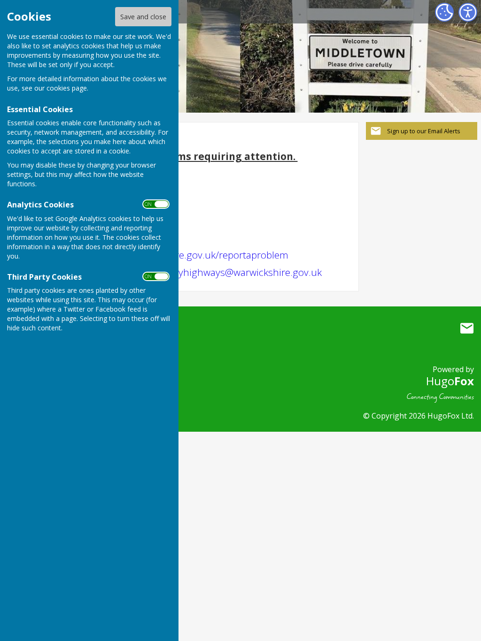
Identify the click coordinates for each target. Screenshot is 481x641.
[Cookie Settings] (444, 12)
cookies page (67, 88)
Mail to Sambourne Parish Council (467, 328)
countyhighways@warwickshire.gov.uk (237, 272)
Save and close (143, 16)
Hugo (450, 381)
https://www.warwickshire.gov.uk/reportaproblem (180, 254)
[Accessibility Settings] (467, 12)
